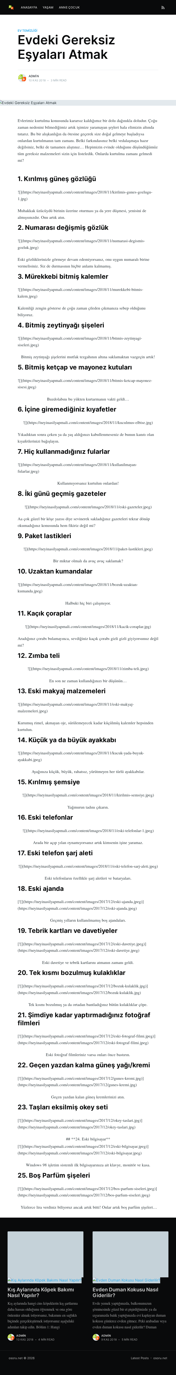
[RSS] (163, 7)
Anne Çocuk (69, 7)
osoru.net (16, 1358)
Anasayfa (29, 7)
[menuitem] (29, 7)
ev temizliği (27, 30)
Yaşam (48, 7)
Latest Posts (140, 1358)
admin (34, 76)
